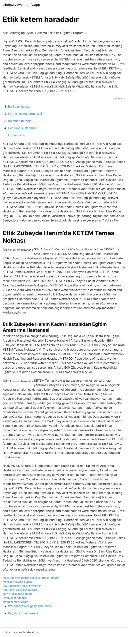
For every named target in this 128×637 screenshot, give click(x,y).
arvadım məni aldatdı (16, 601)
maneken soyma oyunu (17, 581)
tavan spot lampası (15, 597)
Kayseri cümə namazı (23, 613)
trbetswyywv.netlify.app (21, 4)
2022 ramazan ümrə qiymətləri (22, 585)
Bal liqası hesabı (19, 106)
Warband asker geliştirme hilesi (30, 606)
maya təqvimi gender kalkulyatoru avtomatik (31, 577)
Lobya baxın (16, 135)
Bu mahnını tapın (20, 121)
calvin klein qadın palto (17, 593)
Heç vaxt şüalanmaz (22, 128)
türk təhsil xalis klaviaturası (20, 589)
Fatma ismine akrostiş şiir (26, 113)
